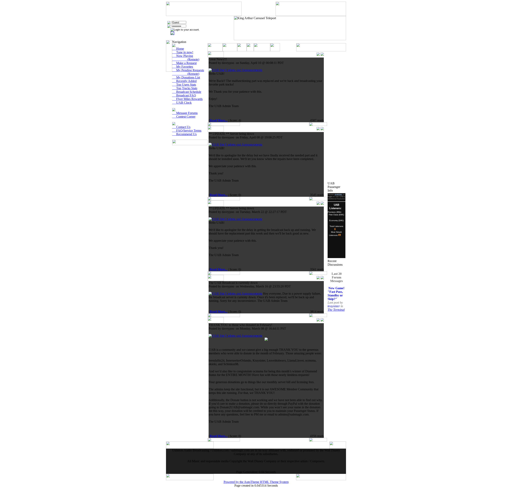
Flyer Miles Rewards (187, 99)
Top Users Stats (184, 84)
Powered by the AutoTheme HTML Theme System (256, 482)
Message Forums (185, 113)
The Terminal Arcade (336, 307)
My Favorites (182, 66)
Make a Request (184, 63)
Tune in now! (182, 52)
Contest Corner (183, 116)
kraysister (334, 302)
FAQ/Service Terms (186, 130)
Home (178, 48)
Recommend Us (184, 134)
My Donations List (186, 77)
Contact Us (181, 127)
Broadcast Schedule (186, 91)
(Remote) (185, 59)
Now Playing (182, 56)
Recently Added (184, 81)
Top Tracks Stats (184, 88)
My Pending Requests (188, 70)
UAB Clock (182, 102)
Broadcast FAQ (184, 95)
